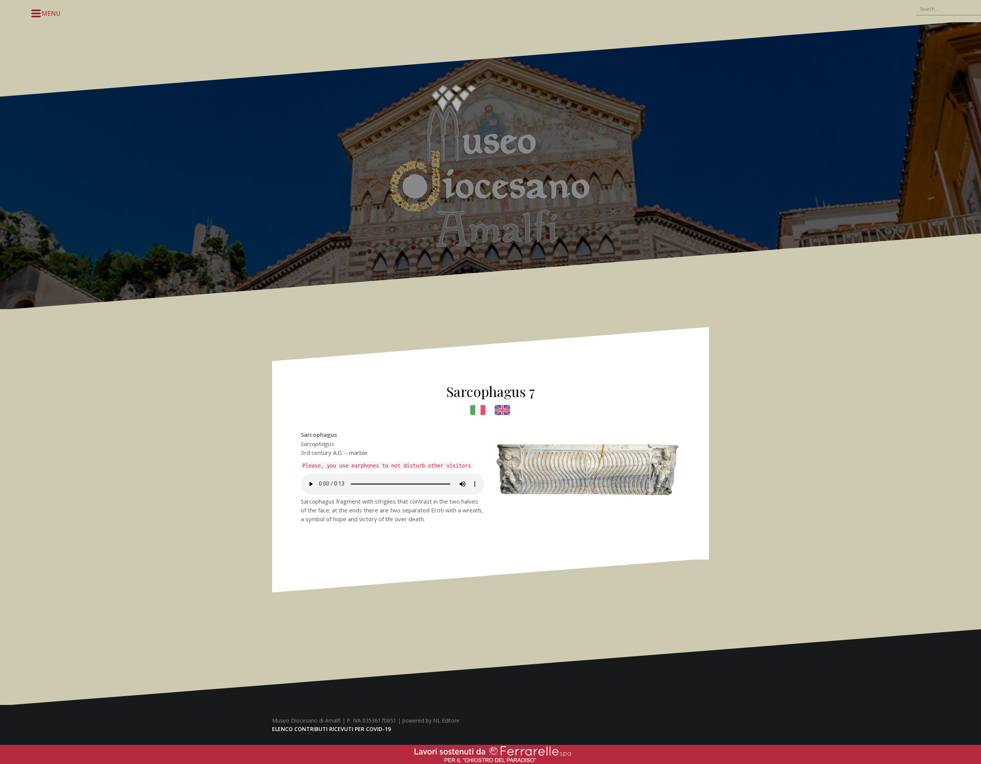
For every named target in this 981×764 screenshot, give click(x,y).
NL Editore (446, 720)
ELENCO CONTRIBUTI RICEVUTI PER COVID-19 (331, 729)
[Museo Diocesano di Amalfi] (490, 165)
